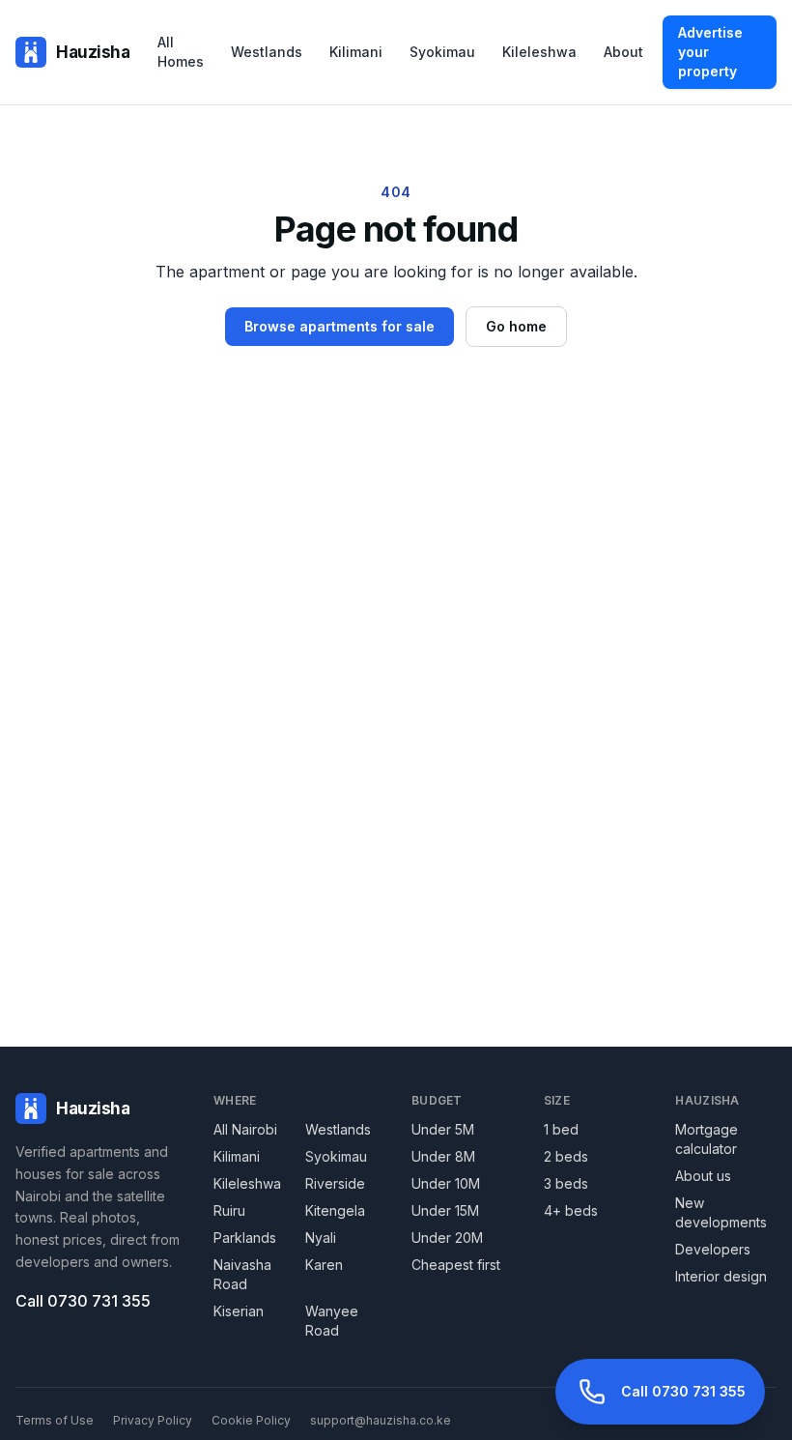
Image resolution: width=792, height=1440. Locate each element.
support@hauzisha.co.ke (380, 1420)
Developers (712, 1249)
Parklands (244, 1237)
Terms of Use (54, 1420)
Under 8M (443, 1156)
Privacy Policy (152, 1420)
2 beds (566, 1156)
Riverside (335, 1183)
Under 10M (445, 1183)
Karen (324, 1264)
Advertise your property (710, 51)
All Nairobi (245, 1129)
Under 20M (447, 1237)
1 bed (561, 1129)
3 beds (566, 1183)
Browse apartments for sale (339, 326)
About (623, 51)
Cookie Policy (251, 1420)
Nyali (320, 1237)
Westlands (266, 51)
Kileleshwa (539, 51)
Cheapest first (455, 1264)
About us (703, 1175)
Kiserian (238, 1311)
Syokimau (442, 51)
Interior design (721, 1276)
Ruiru (229, 1210)
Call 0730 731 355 (83, 1300)
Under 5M (442, 1129)
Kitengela (335, 1210)
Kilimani (355, 51)
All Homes (180, 52)
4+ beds (571, 1210)
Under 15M (445, 1210)
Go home (516, 326)
